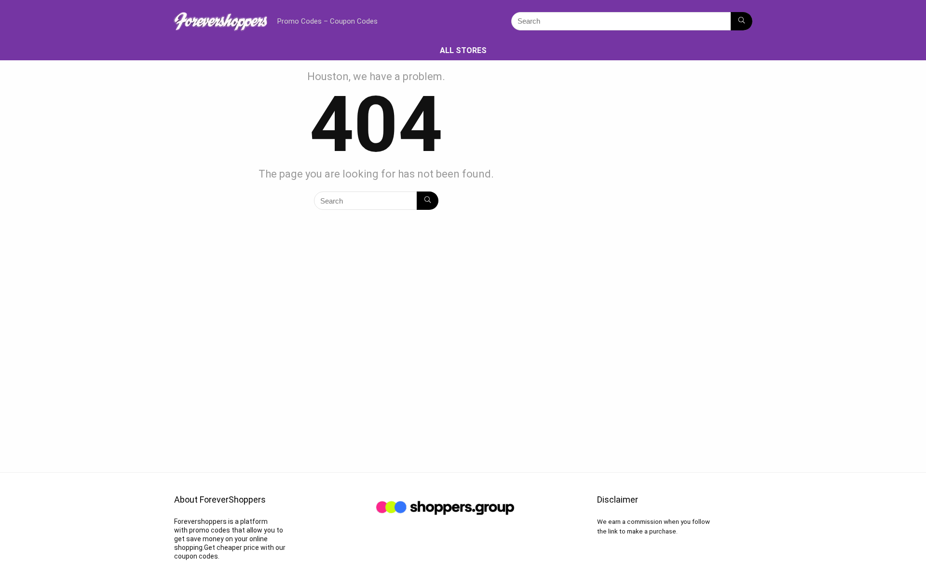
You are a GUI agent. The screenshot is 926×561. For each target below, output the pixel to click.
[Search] (741, 21)
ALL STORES (463, 50)
